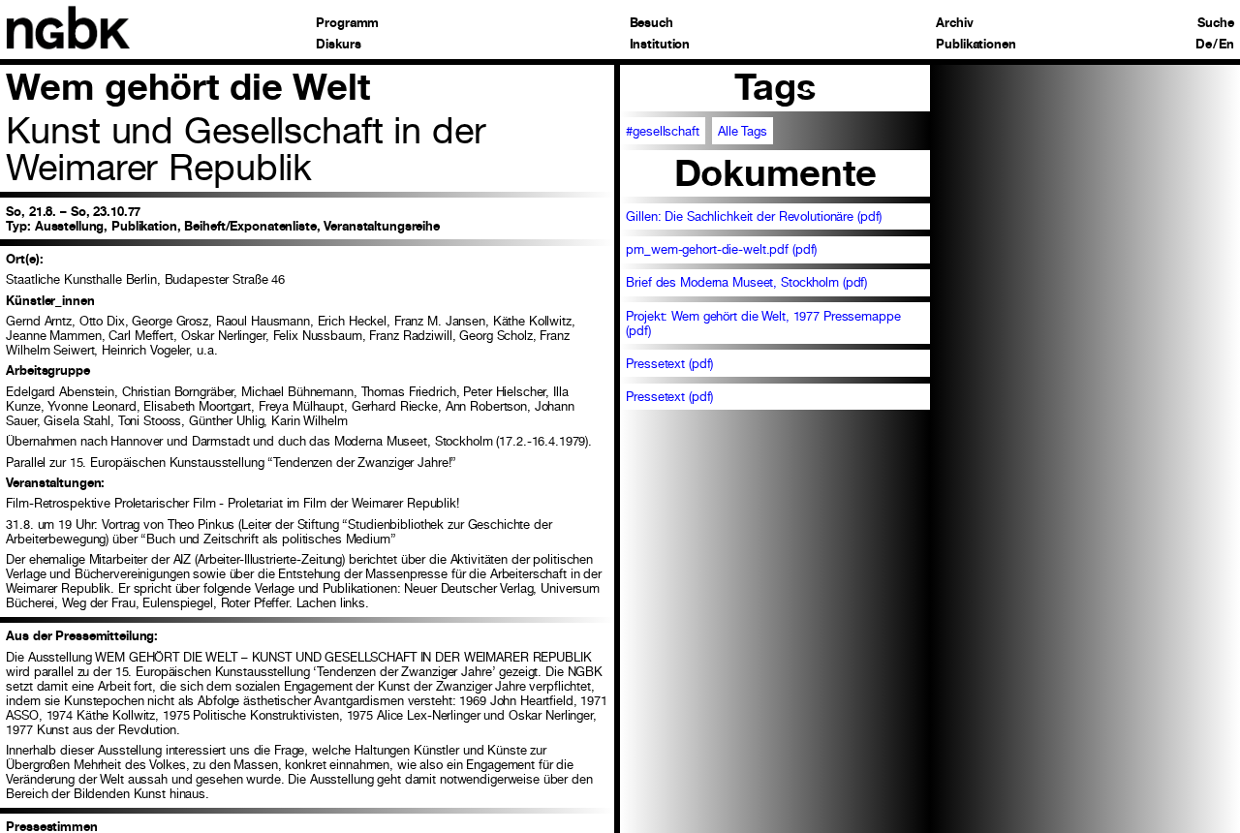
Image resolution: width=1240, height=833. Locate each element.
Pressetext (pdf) (669, 363)
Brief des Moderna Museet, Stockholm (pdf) (746, 282)
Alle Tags (742, 131)
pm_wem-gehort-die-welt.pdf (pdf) (721, 249)
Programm (347, 23)
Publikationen (975, 45)
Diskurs (338, 45)
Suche (1215, 23)
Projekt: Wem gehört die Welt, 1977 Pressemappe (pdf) (763, 323)
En (1226, 45)
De (1203, 45)
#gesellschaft (662, 131)
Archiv (954, 23)
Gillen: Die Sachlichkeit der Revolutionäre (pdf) (754, 216)
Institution (660, 45)
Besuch (651, 23)
